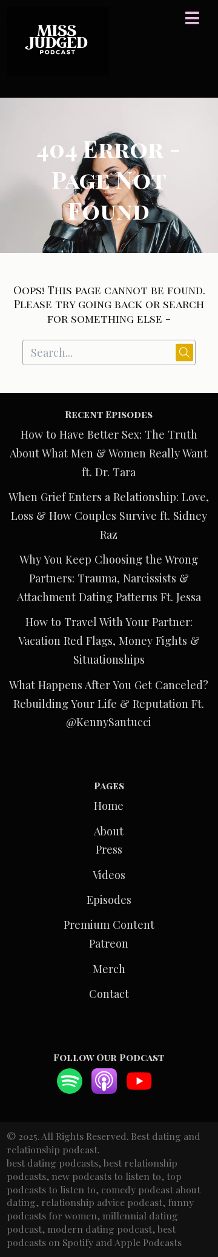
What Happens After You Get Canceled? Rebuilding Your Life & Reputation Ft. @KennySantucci (108, 703)
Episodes (109, 899)
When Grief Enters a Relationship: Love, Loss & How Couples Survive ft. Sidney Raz (108, 515)
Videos (109, 874)
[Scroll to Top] (194, 1194)
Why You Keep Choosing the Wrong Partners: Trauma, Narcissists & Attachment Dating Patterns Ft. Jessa (109, 577)
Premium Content (109, 924)
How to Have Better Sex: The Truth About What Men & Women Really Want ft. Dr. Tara (109, 452)
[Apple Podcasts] (104, 1089)
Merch (109, 968)
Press (109, 849)
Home (109, 805)
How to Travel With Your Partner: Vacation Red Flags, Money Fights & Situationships (109, 640)
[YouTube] (139, 1089)
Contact (109, 993)
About (109, 830)
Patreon (108, 943)
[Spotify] (69, 1089)
